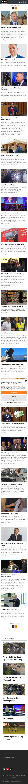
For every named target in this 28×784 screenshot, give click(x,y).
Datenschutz (14, 402)
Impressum (11, 780)
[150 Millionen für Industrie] (14, 324)
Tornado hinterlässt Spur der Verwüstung (12, 658)
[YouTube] (7, 769)
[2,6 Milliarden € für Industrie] (14, 176)
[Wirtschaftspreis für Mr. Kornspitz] (14, 444)
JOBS (4, 761)
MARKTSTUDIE (6, 753)
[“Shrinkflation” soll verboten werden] (14, 297)
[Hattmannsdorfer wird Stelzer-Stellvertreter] (14, 109)
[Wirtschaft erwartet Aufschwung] (14, 204)
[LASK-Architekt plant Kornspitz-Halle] (14, 235)
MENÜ (22, 2)
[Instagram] (11, 769)
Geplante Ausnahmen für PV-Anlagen (12, 364)
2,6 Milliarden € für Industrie (10, 185)
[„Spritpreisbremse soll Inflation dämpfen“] (14, 79)
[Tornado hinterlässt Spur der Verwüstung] (14, 648)
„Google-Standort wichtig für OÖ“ (11, 27)
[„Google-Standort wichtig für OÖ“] (14, 18)
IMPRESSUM (20, 402)
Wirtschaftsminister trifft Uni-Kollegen (13, 274)
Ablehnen (14, 396)
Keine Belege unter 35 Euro (9, 513)
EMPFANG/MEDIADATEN (8, 757)
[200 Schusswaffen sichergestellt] (14, 690)
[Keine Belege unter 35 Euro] (14, 505)
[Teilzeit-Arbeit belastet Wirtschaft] (14, 475)
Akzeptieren (14, 392)
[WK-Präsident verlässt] (14, 51)
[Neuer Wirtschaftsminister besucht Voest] (14, 534)
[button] (26, 381)
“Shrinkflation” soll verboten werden (12, 306)
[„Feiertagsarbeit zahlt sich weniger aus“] (14, 414)
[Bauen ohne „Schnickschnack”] (14, 146)
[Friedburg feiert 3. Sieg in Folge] (14, 728)
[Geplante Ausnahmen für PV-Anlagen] (14, 355)
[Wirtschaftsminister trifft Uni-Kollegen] (14, 265)
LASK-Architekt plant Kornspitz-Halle (12, 244)
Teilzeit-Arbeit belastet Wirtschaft (11, 484)
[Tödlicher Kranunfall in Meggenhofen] (14, 669)
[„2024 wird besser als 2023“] (14, 600)
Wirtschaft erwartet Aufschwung (11, 213)
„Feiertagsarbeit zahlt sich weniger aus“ (13, 423)
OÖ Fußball (8, 718)
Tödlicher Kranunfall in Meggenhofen (13, 678)
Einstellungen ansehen (14, 400)
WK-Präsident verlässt (8, 60)
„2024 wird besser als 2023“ (9, 609)
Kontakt (4, 780)
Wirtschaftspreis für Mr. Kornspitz (11, 453)
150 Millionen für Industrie (9, 333)
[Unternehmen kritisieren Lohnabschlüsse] (14, 566)
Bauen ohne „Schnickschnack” (10, 155)
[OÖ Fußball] (14, 710)
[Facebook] (4, 769)
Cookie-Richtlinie (9, 402)
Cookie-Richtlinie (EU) (16, 781)
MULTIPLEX (6, 781)
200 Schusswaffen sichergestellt (11, 699)
